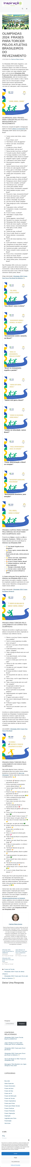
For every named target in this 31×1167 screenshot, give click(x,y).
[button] (28, 1140)
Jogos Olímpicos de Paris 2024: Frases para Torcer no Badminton (21, 951)
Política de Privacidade (15, 1165)
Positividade (8, 1121)
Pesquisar (7, 1021)
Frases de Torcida (9, 969)
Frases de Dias (9, 1091)
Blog (3, 1136)
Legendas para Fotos (10, 1118)
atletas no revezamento (18, 128)
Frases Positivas (9, 1108)
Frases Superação (10, 1113)
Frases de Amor (9, 1088)
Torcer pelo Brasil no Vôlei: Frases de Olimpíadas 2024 (15, 1059)
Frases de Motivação (10, 1096)
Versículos (7, 1123)
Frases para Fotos (10, 1103)
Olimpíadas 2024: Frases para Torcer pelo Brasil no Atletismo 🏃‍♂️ (15, 1054)
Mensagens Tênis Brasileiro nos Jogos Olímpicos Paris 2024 (15, 1064)
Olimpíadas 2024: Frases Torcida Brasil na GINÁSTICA (8, 951)
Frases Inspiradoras (10, 1101)
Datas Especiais (9, 1083)
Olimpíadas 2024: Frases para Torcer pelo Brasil (8, 960)
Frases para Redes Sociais (12, 1106)
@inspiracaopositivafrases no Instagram (13, 898)
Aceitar (15, 1153)
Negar (15, 1157)
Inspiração (7, 1116)
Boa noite (7, 1081)
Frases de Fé (8, 1093)
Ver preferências (16, 1161)
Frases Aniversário (10, 1086)
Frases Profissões (10, 1111)
